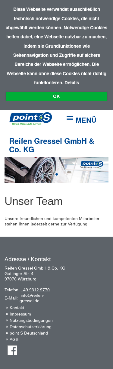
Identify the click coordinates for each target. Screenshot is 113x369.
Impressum (20, 314)
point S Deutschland (29, 333)
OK (56, 96)
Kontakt (17, 307)
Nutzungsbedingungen (31, 320)
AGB (14, 339)
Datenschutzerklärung (31, 326)
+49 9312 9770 (35, 289)
